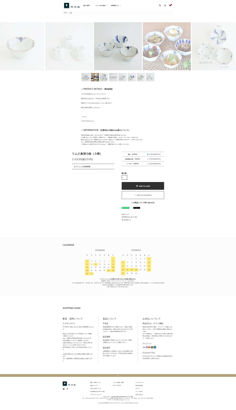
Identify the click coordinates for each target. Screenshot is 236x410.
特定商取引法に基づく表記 (129, 217)
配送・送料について (95, 382)
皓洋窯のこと (115, 5)
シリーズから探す (100, 5)
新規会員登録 (139, 385)
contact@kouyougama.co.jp (120, 399)
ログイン (138, 388)
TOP (65, 13)
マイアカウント (140, 382)
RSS (114, 385)
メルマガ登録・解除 (118, 382)
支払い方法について (95, 388)
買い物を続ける (126, 220)
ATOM (119, 385)
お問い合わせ (139, 394)
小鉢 (70, 13)
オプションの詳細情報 (82, 166)
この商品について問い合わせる (143, 203)
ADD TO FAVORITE (144, 195)
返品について (125, 214)
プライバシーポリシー (96, 394)
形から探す (86, 5)
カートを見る (139, 391)
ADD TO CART (144, 186)
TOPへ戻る (118, 375)
